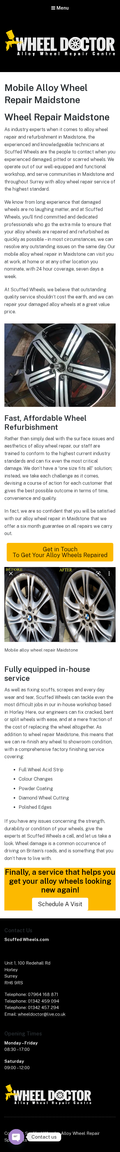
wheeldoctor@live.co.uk (42, 1014)
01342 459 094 (43, 1001)
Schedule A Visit (60, 904)
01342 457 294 (43, 1007)
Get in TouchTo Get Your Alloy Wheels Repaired (60, 552)
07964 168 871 (43, 994)
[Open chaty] (16, 1137)
